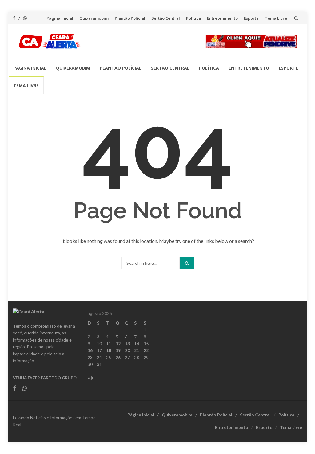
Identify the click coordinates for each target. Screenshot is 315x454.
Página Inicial (59, 18)
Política (193, 18)
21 (136, 350)
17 (99, 350)
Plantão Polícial (130, 18)
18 (108, 350)
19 (118, 350)
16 (90, 350)
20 (127, 350)
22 (146, 350)
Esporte (251, 18)
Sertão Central (165, 18)
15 (146, 343)
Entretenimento (222, 18)
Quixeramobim (94, 18)
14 (136, 343)
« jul (92, 377)
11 (108, 343)
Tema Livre (276, 18)
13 (127, 343)
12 (118, 343)
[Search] (187, 263)
